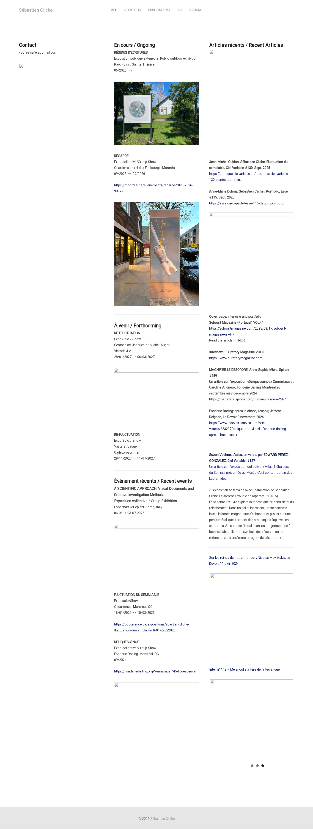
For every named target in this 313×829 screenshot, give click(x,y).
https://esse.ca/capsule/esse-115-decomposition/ (246, 203)
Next (300, 608)
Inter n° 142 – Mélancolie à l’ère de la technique (244, 670)
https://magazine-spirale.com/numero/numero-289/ (247, 399)
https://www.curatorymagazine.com (236, 358)
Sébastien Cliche (36, 10)
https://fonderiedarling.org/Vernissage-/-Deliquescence (155, 671)
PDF (241, 340)
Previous (203, 608)
